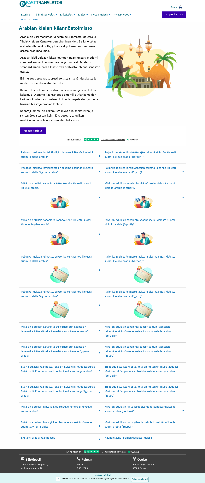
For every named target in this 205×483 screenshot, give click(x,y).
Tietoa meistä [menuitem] (99, 14)
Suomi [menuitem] (174, 7)
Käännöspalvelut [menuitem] (44, 14)
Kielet (23, 19)
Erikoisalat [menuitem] (66, 14)
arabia (35, 19)
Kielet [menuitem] (81, 14)
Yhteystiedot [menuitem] (121, 14)
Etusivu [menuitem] (25, 14)
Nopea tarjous (174, 14)
